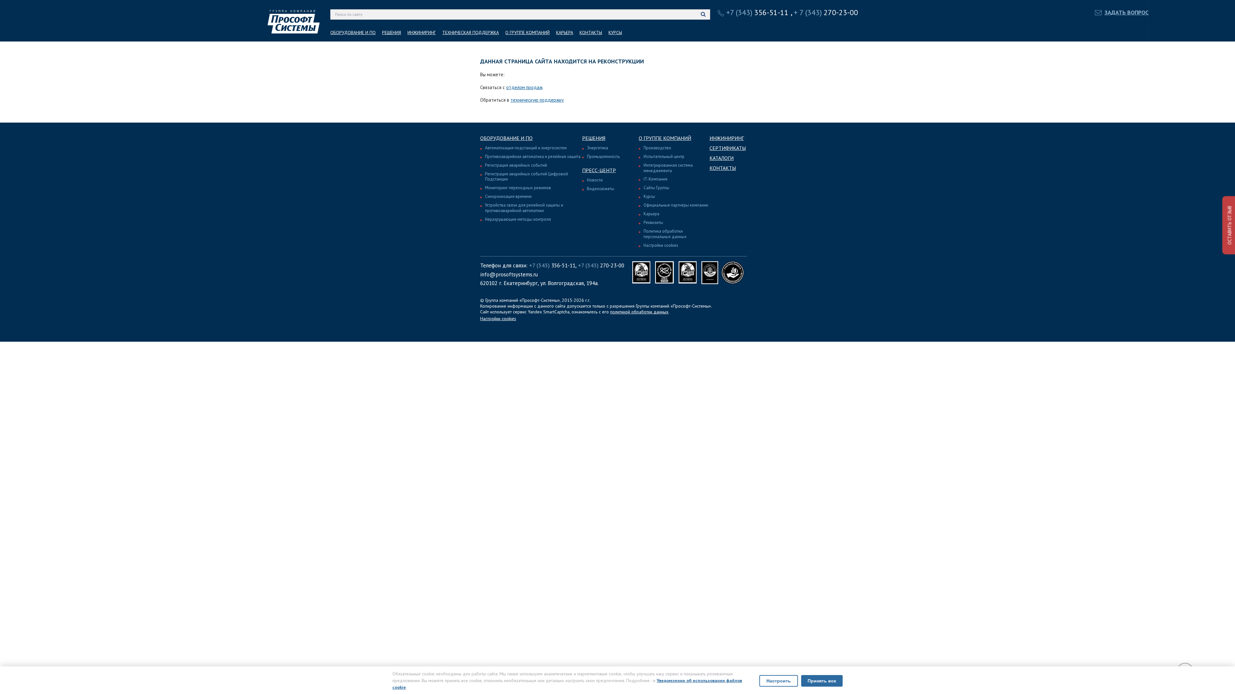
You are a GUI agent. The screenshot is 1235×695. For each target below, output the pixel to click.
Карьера (651, 214)
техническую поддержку (537, 100)
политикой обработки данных (639, 312)
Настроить (778, 680)
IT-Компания (655, 179)
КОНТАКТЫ (591, 32)
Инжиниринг (726, 138)
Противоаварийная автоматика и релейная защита (533, 156)
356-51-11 (757, 12)
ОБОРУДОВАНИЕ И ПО (353, 32)
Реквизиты (653, 222)
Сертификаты (727, 148)
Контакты (722, 168)
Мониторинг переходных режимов (518, 187)
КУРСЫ (615, 32)
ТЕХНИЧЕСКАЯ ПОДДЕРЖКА (470, 32)
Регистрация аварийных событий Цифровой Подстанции (526, 176)
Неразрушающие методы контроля (518, 219)
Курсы (649, 196)
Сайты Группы (656, 187)
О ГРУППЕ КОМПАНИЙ (527, 32)
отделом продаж (524, 87)
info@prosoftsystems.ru (509, 274)
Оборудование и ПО (506, 138)
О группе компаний (665, 138)
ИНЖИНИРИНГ (421, 32)
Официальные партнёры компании (676, 205)
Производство (657, 148)
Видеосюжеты (600, 188)
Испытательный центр (664, 156)
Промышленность (603, 156)
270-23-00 (826, 12)
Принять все (822, 680)
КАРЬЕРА (564, 32)
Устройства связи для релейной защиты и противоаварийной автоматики (524, 207)
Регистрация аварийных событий (516, 165)
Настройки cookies (661, 245)
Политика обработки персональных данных (665, 233)
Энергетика (597, 148)
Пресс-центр (599, 170)
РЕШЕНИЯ (391, 32)
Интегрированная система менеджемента (668, 167)
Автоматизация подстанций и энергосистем (526, 148)
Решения (593, 138)
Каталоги (721, 158)
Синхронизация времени (508, 196)
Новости (595, 180)
